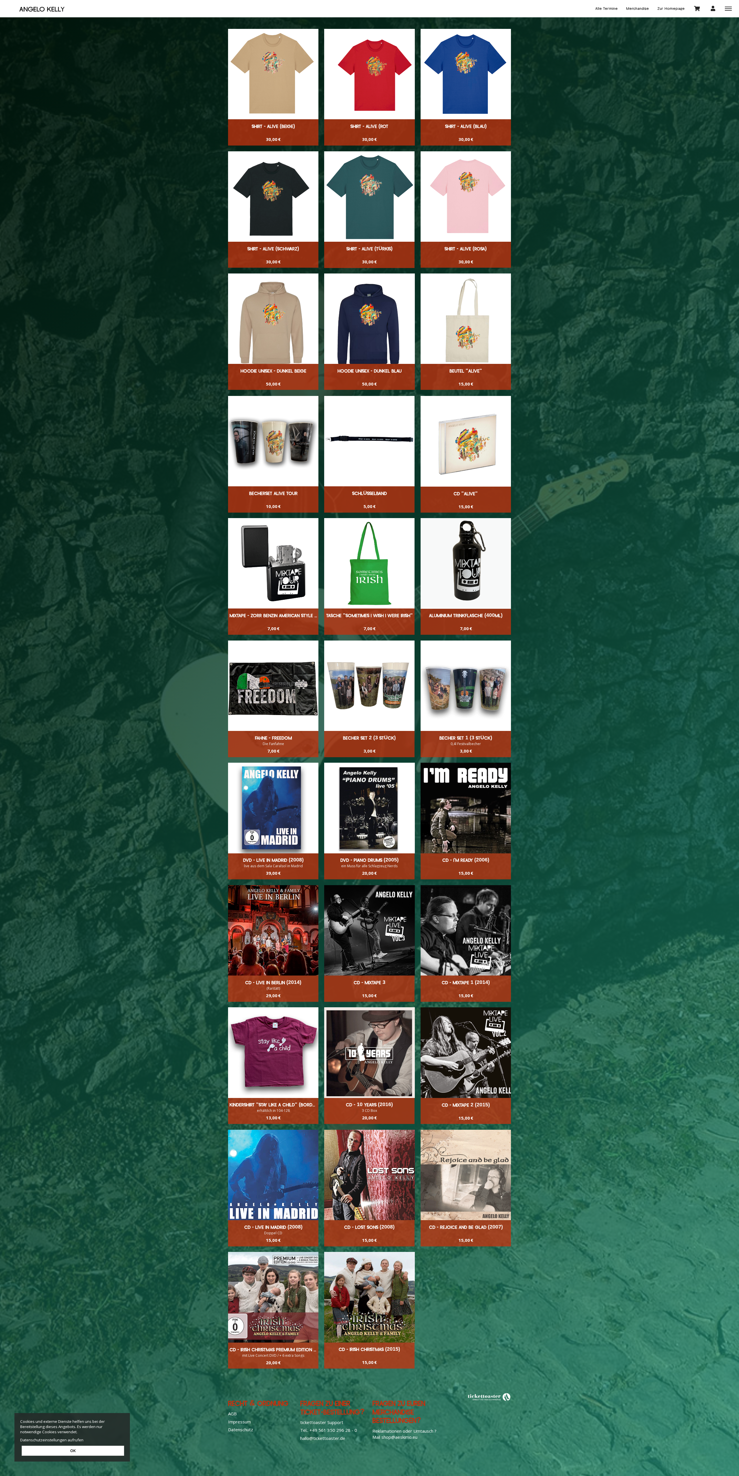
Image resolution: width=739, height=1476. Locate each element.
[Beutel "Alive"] (466, 318)
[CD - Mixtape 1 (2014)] (466, 930)
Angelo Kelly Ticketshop (42, 8)
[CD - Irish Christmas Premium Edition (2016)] (273, 1297)
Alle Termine (606, 8)
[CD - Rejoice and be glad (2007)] (466, 1175)
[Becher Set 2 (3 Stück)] (369, 686)
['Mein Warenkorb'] (697, 8)
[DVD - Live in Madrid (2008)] (273, 808)
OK (73, 1451)
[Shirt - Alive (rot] (369, 74)
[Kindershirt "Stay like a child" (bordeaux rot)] (273, 1052)
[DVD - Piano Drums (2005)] (369, 808)
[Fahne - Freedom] (273, 686)
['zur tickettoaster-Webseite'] (489, 1396)
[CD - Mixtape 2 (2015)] (466, 1052)
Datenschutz (240, 1429)
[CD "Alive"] (466, 441)
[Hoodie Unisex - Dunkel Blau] (369, 318)
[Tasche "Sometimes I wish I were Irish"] (369, 563)
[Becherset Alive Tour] (273, 441)
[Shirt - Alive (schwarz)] (273, 196)
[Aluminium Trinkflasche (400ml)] (466, 563)
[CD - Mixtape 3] (369, 930)
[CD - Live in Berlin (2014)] (273, 930)
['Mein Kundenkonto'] (713, 8)
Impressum (239, 1422)
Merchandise (637, 8)
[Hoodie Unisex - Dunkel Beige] (273, 318)
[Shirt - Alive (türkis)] (369, 196)
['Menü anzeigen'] (728, 8)
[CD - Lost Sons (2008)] (369, 1175)
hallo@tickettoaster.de (322, 1438)
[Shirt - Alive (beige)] (273, 74)
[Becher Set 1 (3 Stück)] (466, 686)
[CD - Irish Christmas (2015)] (369, 1297)
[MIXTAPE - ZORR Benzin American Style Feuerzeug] (273, 563)
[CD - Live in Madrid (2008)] (273, 1175)
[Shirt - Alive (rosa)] (466, 196)
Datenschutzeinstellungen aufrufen (51, 1440)
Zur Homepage (671, 8)
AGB (232, 1414)
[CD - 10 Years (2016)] (369, 1052)
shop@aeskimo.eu (399, 1437)
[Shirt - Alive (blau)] (466, 74)
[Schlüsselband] (369, 441)
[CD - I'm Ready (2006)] (466, 808)
